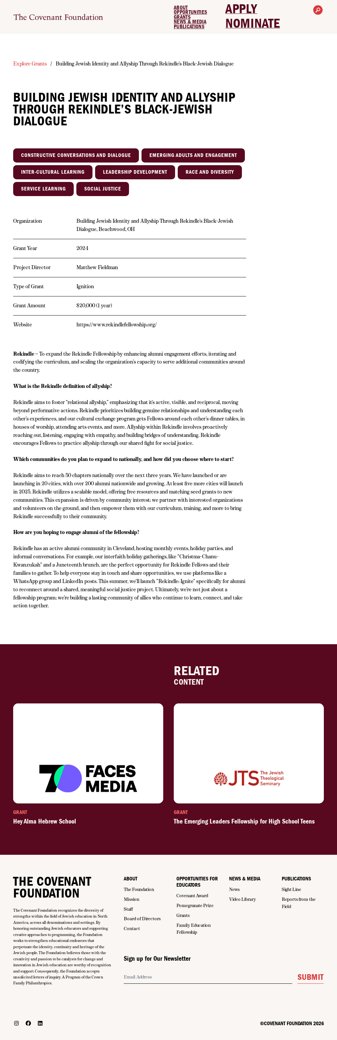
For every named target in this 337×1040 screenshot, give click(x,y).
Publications (189, 26)
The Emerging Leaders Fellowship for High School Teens (244, 821)
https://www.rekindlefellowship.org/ (116, 324)
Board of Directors (142, 918)
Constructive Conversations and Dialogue (76, 155)
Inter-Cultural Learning (53, 172)
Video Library (242, 899)
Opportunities (190, 12)
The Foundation (139, 889)
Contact (132, 928)
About (181, 7)
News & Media (190, 21)
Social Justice (102, 189)
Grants (182, 17)
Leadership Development (135, 172)
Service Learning (43, 189)
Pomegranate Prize (195, 905)
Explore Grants (30, 64)
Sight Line (291, 889)
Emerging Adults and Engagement (193, 155)
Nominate (252, 23)
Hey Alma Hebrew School (44, 821)
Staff (128, 909)
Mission (132, 899)
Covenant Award (192, 895)
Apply (241, 9)
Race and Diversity (210, 172)
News (234, 889)
